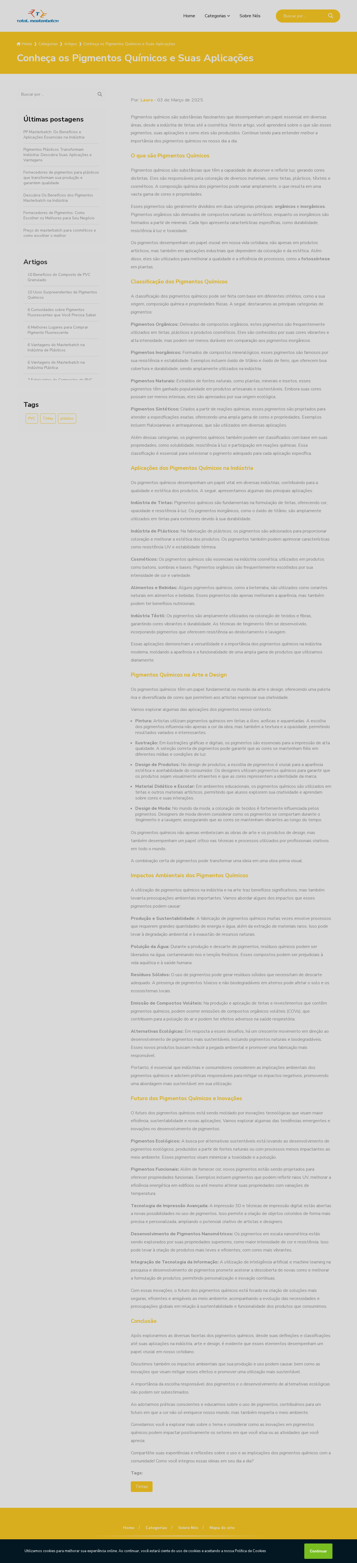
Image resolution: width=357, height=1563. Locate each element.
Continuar (318, 1551)
